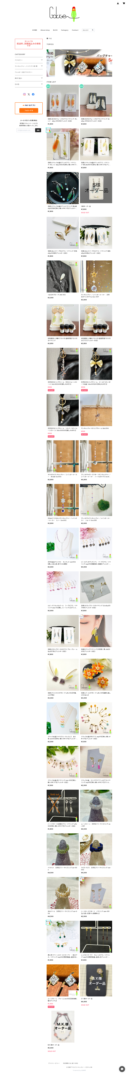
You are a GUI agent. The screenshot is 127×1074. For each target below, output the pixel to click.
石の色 (17, 84)
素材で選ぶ (18, 78)
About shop (45, 30)
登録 (38, 130)
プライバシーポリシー (54, 1063)
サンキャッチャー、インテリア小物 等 (26, 66)
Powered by (77, 1070)
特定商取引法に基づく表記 (70, 1063)
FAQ (50, 38)
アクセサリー (19, 60)
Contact (75, 30)
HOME (34, 30)
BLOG (55, 30)
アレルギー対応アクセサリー (24, 72)
